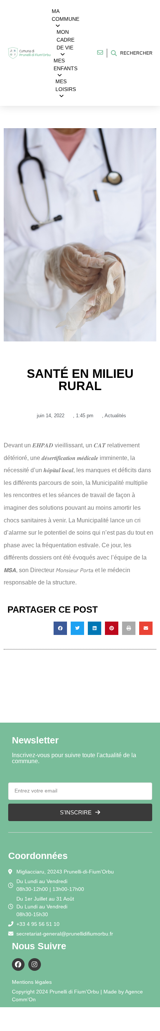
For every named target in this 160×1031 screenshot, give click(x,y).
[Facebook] (18, 964)
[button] (60, 628)
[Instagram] (34, 964)
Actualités (115, 415)
